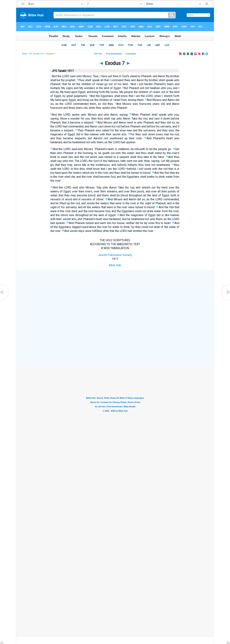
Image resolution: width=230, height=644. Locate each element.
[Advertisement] (115, 296)
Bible (24, 54)
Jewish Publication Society (115, 255)
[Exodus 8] (225, 300)
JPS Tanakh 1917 (37, 54)
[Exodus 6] (4, 300)
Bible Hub (115, 265)
